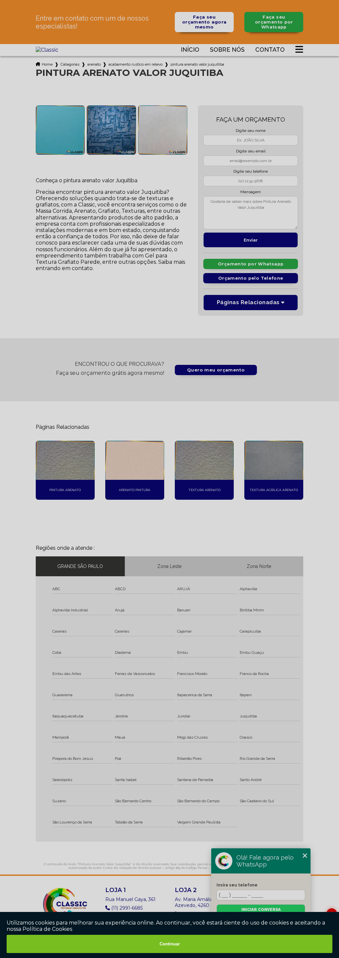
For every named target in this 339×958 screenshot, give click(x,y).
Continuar (170, 943)
